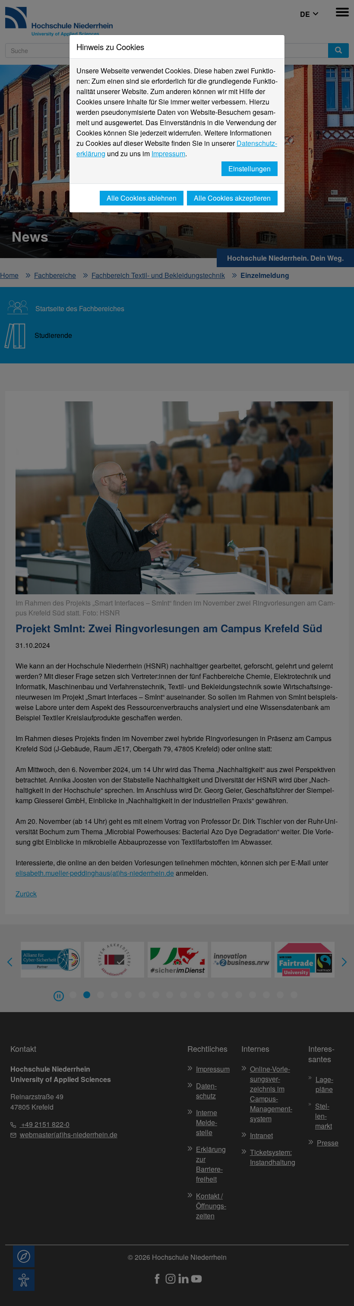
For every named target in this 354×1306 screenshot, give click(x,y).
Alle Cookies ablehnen (142, 198)
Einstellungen (249, 169)
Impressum (168, 153)
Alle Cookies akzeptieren (232, 198)
